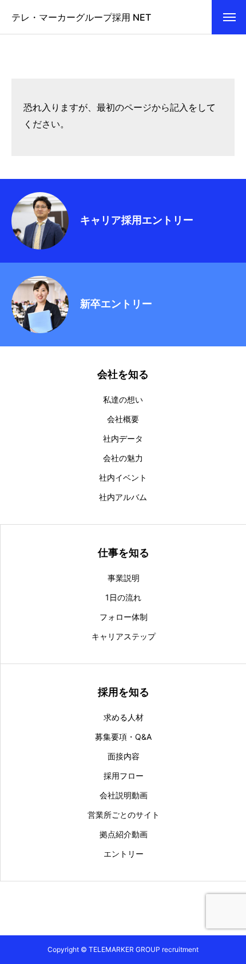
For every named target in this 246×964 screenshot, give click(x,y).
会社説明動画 (124, 795)
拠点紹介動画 (124, 834)
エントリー (124, 854)
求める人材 (124, 717)
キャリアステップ (124, 637)
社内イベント (123, 478)
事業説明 (124, 578)
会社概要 (123, 419)
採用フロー (124, 776)
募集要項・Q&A (123, 737)
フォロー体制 (124, 617)
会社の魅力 (123, 458)
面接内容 (124, 756)
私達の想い (123, 400)
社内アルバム (123, 497)
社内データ (123, 439)
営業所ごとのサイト (124, 815)
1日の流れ (123, 598)
